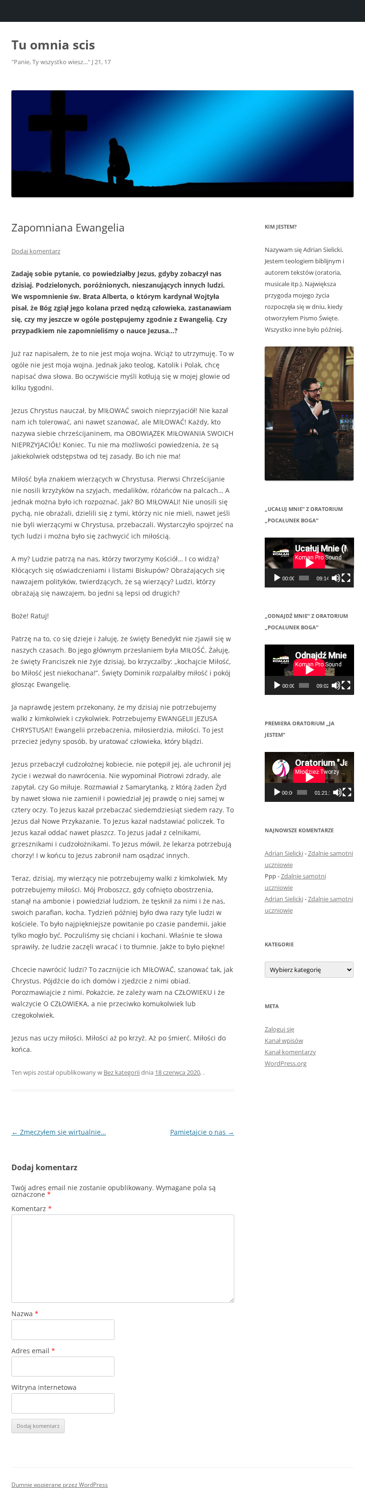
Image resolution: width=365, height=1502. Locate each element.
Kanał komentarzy (290, 1052)
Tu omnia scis (53, 44)
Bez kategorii (122, 1072)
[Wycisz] (336, 578)
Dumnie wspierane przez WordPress (59, 1485)
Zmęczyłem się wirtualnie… (58, 1131)
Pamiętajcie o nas (202, 1131)
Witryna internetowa (44, 1387)
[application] (309, 562)
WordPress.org (286, 1063)
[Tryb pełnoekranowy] (346, 578)
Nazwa (24, 1313)
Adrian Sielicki (284, 853)
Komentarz (31, 1208)
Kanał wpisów (284, 1040)
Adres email (33, 1350)
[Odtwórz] (277, 578)
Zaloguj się (279, 1029)
